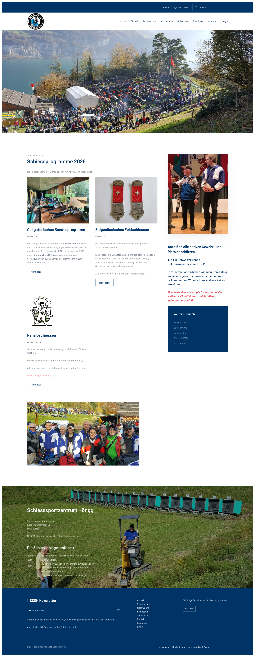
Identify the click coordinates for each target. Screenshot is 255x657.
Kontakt (166, 7)
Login (225, 21)
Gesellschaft (149, 21)
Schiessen (183, 21)
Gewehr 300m (181, 322)
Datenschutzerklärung (198, 647)
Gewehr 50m (180, 327)
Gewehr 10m (180, 332)
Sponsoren (142, 615)
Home (123, 21)
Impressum (164, 647)
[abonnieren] (118, 610)
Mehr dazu (36, 271)
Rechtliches (178, 647)
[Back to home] (35, 21)
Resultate (198, 21)
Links (185, 7)
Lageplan (177, 7)
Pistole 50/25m (181, 338)
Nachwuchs (167, 21)
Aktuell (134, 21)
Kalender (212, 21)
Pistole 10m (179, 343)
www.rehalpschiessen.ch (40, 375)
